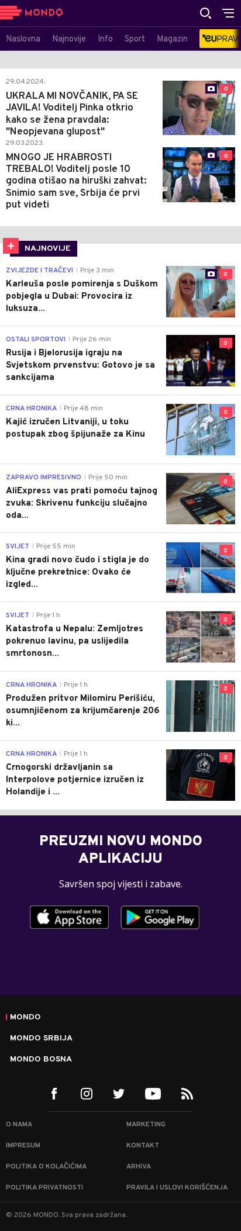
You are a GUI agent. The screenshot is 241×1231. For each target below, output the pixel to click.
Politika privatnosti (44, 1187)
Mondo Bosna (41, 1059)
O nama (19, 1124)
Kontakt (142, 1145)
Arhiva (138, 1166)
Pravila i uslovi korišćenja (177, 1187)
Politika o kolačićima (46, 1166)
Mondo (25, 1017)
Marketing (146, 1124)
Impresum (23, 1145)
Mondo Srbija (41, 1038)
